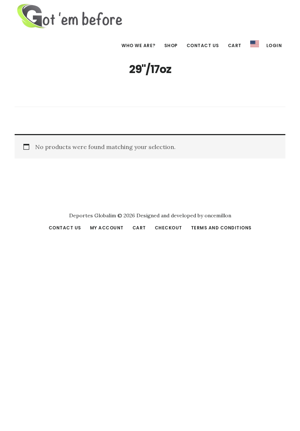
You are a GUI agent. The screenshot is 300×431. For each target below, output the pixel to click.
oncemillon (217, 215)
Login (274, 45)
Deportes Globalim (69, 16)
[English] (255, 44)
